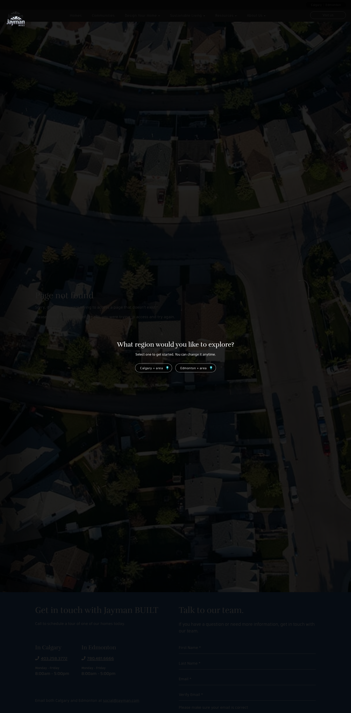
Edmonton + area (193, 368)
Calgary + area (151, 368)
